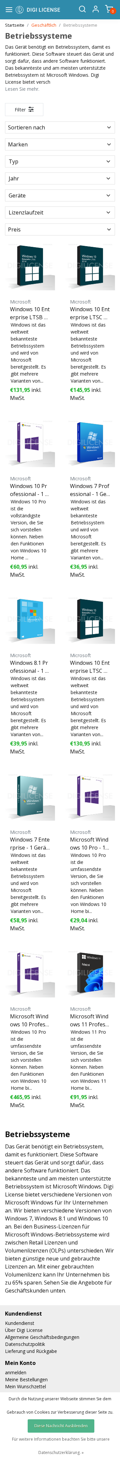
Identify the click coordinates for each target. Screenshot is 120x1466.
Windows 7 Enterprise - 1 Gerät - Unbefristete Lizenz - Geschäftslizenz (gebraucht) (30, 844)
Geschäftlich (43, 25)
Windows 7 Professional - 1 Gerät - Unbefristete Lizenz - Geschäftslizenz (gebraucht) (90, 490)
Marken (18, 144)
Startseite (14, 25)
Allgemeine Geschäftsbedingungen (42, 1337)
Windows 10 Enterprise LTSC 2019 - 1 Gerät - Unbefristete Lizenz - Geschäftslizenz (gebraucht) (90, 313)
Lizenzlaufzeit (26, 212)
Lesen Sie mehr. (22, 89)
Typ (13, 161)
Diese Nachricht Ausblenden (61, 1426)
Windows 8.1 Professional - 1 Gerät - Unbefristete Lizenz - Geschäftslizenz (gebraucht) (29, 667)
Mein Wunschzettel (25, 1386)
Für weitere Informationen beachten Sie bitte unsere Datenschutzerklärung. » (61, 1445)
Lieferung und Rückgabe (31, 1351)
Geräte (17, 195)
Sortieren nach (26, 127)
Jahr (14, 178)
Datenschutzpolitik (25, 1344)
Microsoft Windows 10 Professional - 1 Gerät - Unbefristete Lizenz (29, 1020)
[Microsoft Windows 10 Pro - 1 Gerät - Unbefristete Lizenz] (90, 796)
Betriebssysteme (80, 25)
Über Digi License (24, 1330)
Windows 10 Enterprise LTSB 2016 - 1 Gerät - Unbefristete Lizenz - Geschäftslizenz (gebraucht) (30, 313)
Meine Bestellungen (26, 1379)
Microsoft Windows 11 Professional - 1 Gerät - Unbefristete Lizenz (89, 1020)
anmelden (15, 1372)
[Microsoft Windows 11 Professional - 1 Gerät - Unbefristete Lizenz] (90, 973)
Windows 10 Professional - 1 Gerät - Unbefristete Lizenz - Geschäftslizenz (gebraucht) (29, 490)
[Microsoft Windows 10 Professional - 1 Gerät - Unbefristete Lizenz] (30, 973)
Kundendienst (19, 1323)
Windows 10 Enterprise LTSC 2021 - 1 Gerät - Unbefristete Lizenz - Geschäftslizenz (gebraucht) (90, 667)
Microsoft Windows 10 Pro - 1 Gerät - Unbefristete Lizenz (89, 844)
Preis (14, 229)
